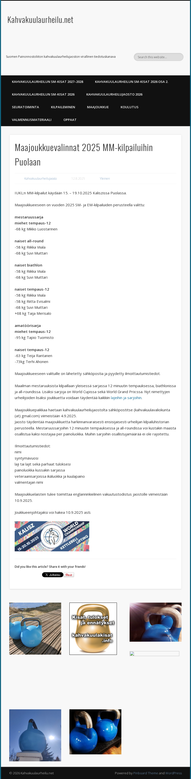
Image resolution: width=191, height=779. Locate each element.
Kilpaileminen (63, 107)
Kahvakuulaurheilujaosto (40, 178)
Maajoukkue (98, 107)
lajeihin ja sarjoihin (126, 397)
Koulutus (130, 107)
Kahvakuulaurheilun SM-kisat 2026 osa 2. (131, 81)
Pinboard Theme (145, 773)
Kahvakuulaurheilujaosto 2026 (114, 94)
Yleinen (105, 178)
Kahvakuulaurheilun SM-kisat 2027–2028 (47, 81)
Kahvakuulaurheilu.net (40, 19)
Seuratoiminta (25, 107)
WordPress (173, 773)
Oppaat (70, 119)
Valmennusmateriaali (31, 119)
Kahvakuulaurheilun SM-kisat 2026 (43, 94)
